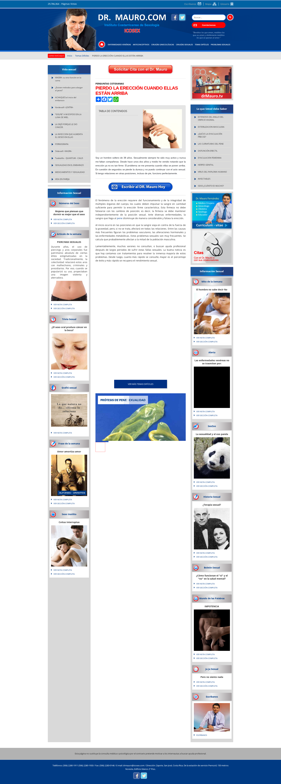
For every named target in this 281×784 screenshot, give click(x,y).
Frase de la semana (69, 443)
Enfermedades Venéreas (119, 44)
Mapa (208, 4)
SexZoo (212, 426)
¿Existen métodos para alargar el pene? (69, 89)
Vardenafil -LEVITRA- (64, 107)
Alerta (211, 352)
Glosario (224, 4)
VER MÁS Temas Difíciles (140, 384)
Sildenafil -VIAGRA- (63, 151)
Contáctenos (208, 25)
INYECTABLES (204, 178)
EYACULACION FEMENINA (209, 157)
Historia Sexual (211, 496)
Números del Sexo (69, 203)
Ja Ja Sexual (211, 669)
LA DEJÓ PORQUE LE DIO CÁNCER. (66, 126)
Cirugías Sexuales (184, 44)
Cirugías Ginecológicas (162, 44)
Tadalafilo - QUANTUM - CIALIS (69, 158)
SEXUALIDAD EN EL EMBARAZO (69, 165)
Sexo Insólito (69, 514)
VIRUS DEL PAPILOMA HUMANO (212, 171)
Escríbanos (190, 4)
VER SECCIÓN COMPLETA (64, 223)
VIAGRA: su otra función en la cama (68, 79)
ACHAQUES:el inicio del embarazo (65, 99)
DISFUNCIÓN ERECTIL (207, 150)
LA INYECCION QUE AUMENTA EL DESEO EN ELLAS (69, 136)
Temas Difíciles (202, 44)
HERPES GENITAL (206, 164)
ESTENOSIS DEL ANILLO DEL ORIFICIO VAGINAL (210, 118)
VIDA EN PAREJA (62, 179)
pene (119, 218)
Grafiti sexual (69, 387)
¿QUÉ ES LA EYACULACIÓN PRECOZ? (210, 135)
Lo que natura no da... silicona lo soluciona (69, 407)
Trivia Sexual (69, 319)
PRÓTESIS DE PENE (113, 400)
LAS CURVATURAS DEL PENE (211, 143)
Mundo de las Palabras (212, 598)
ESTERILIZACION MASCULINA (211, 127)
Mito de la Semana (211, 281)
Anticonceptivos (141, 44)
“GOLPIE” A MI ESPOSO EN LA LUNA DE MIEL (68, 116)
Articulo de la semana (69, 234)
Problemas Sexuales (220, 44)
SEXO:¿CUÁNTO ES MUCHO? (211, 185)
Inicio (69, 55)
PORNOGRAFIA (61, 144)
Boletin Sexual (212, 567)
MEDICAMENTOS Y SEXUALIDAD (70, 172)
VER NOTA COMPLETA (63, 219)
